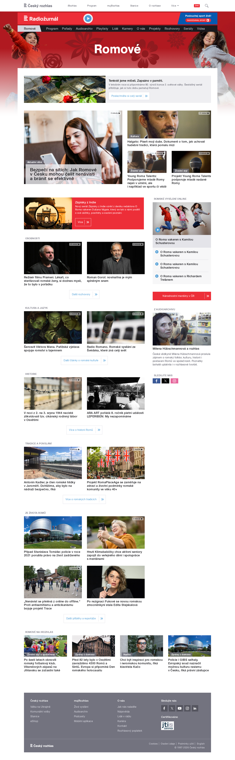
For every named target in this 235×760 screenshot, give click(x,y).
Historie (31, 374)
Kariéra (122, 721)
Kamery (127, 28)
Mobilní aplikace (83, 721)
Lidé (115, 28)
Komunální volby (40, 711)
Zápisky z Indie (85, 202)
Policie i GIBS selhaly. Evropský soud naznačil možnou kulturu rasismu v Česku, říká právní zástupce (188, 665)
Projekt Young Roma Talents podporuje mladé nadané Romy (191, 179)
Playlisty (102, 28)
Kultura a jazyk (36, 308)
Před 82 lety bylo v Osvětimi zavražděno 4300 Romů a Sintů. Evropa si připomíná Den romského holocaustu (93, 665)
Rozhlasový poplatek (130, 730)
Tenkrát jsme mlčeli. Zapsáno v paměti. (136, 80)
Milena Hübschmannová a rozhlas (176, 348)
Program (91, 5)
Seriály (188, 28)
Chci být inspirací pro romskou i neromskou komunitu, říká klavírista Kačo (141, 663)
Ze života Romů (35, 513)
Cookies (153, 743)
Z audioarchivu (164, 309)
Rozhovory (172, 28)
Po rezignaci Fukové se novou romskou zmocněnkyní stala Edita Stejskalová (114, 603)
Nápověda (124, 711)
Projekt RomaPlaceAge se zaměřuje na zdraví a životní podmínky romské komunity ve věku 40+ (114, 486)
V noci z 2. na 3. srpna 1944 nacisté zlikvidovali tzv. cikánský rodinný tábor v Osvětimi (50, 416)
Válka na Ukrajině (40, 706)
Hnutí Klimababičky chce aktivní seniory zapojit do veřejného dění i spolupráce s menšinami (114, 555)
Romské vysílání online (170, 198)
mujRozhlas (113, 5)
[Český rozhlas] (38, 5)
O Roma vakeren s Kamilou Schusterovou (174, 241)
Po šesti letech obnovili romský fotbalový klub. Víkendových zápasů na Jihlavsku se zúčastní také (42, 665)
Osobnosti (32, 238)
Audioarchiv (84, 28)
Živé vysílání (81, 706)
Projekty (155, 28)
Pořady (67, 28)
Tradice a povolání (38, 443)
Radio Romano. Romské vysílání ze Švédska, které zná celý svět (111, 348)
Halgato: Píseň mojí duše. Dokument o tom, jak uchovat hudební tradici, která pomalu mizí (166, 143)
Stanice (134, 5)
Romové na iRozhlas (39, 632)
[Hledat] (206, 5)
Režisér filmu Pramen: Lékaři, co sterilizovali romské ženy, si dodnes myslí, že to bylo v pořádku (53, 281)
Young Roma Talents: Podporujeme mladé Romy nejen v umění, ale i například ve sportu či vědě (147, 181)
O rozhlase (155, 5)
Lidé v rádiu (124, 716)
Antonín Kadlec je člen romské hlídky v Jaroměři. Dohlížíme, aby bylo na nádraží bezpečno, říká (49, 486)
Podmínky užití (186, 743)
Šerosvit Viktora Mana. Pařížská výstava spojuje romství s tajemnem (51, 348)
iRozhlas (72, 5)
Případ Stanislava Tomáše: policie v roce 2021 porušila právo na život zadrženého (52, 553)
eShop (34, 721)
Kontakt (122, 725)
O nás (141, 28)
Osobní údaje (168, 743)
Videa (201, 28)
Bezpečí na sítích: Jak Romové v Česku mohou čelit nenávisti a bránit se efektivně (63, 174)
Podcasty (79, 716)
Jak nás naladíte (127, 706)
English (201, 743)
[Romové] (117, 50)
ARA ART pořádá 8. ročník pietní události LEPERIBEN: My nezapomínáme (115, 414)
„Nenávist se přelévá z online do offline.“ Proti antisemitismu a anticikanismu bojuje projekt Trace (52, 605)
